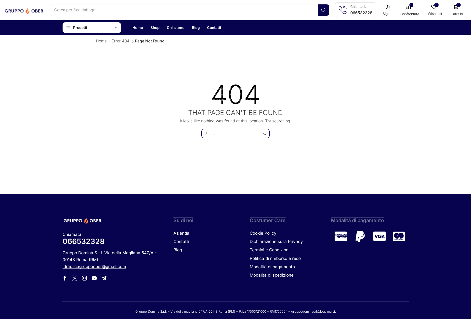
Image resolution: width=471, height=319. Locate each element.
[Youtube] (94, 278)
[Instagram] (84, 278)
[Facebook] (65, 278)
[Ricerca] (323, 10)
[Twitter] (74, 278)
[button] (388, 10)
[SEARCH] (265, 133)
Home (101, 40)
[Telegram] (104, 278)
